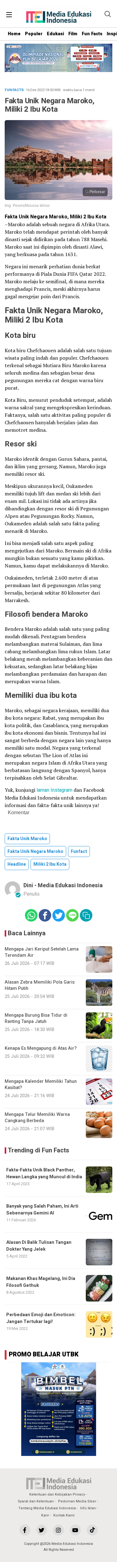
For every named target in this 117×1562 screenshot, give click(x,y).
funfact (79, 851)
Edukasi (55, 34)
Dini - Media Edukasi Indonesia (63, 885)
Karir (45, 1515)
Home (14, 34)
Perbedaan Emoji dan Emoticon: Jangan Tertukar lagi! (41, 1318)
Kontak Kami (64, 1515)
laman (43, 790)
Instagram (61, 790)
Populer (33, 34)
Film (72, 34)
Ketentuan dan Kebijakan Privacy (57, 1494)
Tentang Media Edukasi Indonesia (47, 1508)
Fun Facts (92, 34)
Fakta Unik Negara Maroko (35, 851)
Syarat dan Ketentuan (36, 1501)
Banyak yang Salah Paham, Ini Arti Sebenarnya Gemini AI (42, 1209)
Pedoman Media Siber (77, 1501)
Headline (16, 864)
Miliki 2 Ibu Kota (49, 864)
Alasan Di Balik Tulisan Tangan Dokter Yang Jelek (38, 1246)
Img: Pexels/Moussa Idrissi (27, 205)
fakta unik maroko (27, 838)
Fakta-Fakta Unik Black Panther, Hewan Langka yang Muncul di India (44, 1173)
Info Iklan (88, 1508)
